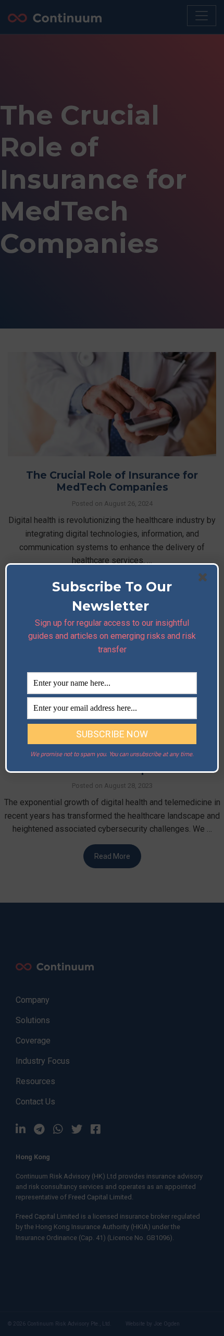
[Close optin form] (204, 579)
